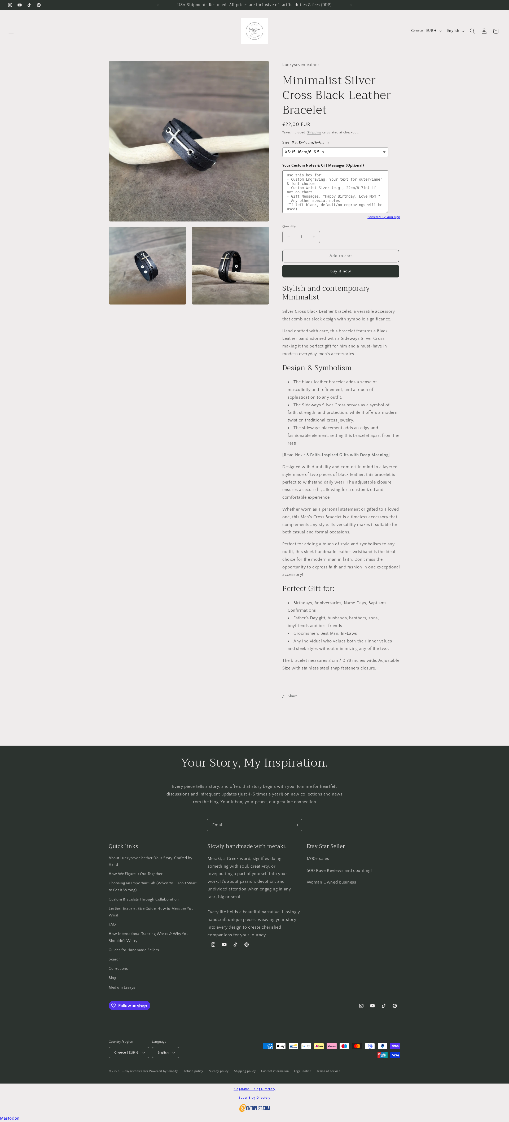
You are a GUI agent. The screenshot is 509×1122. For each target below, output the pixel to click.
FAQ (112, 925)
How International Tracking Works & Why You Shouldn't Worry (148, 937)
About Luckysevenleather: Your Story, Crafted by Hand (150, 861)
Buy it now (340, 271)
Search (115, 959)
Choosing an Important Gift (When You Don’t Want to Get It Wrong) (152, 886)
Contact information (275, 1071)
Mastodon (10, 1118)
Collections (118, 969)
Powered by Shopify (163, 1071)
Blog (112, 978)
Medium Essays (122, 987)
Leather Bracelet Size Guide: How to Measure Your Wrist (152, 912)
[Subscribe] (296, 825)
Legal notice (302, 1071)
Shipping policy (245, 1071)
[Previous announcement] (158, 5)
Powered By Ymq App (383, 217)
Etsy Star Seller (326, 846)
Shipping (314, 132)
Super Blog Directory (254, 1097)
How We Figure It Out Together (136, 874)
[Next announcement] (351, 5)
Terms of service (328, 1071)
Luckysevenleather (134, 1071)
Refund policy (193, 1071)
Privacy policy (218, 1071)
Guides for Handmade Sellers (134, 950)
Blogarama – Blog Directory (254, 1089)
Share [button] (293, 696)
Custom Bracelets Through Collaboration (144, 899)
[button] (11, 31)
